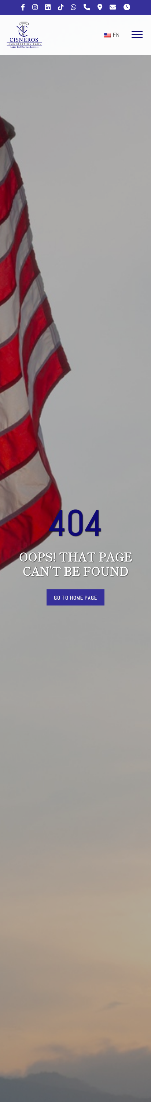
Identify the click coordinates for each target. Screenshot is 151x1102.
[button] (135, 33)
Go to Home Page (75, 597)
